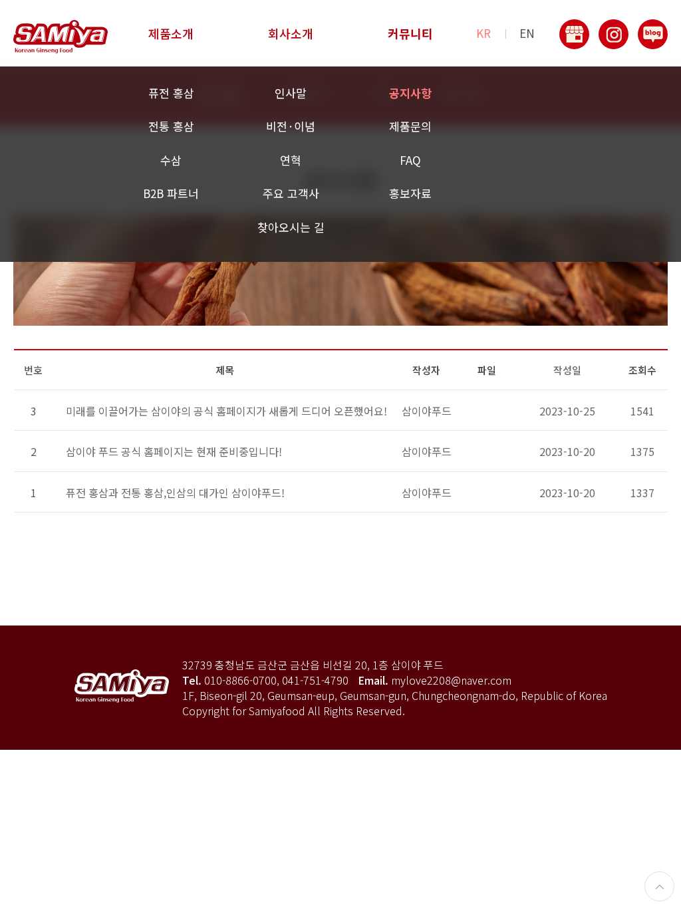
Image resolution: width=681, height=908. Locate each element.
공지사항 (410, 92)
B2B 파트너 (171, 193)
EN (527, 33)
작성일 (567, 370)
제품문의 (410, 126)
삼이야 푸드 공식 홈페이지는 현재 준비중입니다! (174, 451)
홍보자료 (410, 193)
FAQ (410, 160)
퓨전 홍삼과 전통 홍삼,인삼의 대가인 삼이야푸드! (175, 493)
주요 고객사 (291, 193)
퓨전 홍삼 (171, 92)
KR (483, 33)
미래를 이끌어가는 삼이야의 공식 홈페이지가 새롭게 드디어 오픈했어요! (226, 411)
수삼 (171, 160)
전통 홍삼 (171, 126)
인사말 (291, 92)
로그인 (423, 711)
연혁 (290, 160)
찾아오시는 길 (291, 227)
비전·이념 (290, 126)
